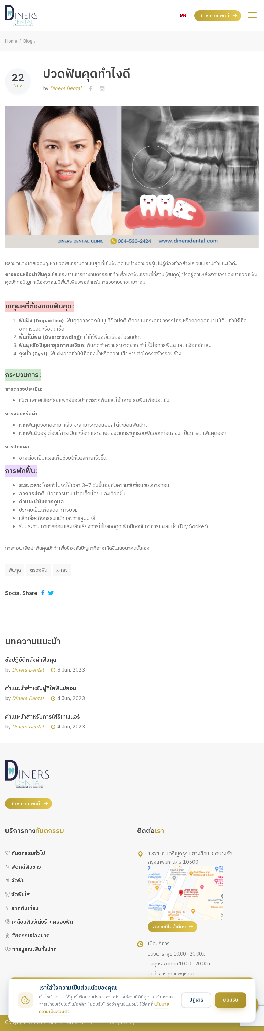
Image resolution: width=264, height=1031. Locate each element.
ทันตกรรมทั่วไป (27, 853)
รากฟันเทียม (24, 908)
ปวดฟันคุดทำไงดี (86, 74)
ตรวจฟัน (38, 570)
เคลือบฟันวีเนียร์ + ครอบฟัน (41, 922)
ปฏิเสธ (196, 1000)
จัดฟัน (17, 881)
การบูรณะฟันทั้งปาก (34, 949)
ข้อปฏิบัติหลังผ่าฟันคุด (30, 660)
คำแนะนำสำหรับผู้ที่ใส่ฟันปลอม (40, 688)
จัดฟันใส (20, 894)
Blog (27, 41)
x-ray (62, 570)
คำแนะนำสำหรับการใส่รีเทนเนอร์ (42, 717)
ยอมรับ (230, 1000)
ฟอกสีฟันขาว (25, 867)
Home (11, 41)
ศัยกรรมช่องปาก (30, 936)
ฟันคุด (15, 570)
